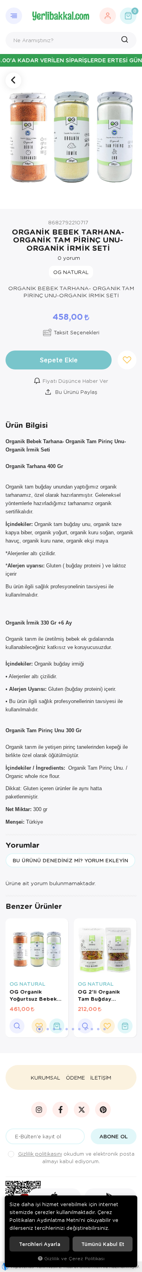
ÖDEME (75, 1077)
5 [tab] (66, 1029)
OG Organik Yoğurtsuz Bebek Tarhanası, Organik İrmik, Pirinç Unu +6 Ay (35, 995)
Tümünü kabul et (102, 1244)
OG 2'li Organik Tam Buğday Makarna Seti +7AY (103, 995)
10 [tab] (98, 1029)
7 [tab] (79, 1029)
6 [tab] (73, 1029)
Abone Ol (113, 1136)
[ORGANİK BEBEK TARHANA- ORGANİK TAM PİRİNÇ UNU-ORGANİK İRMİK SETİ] (71, 138)
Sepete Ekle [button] (59, 360)
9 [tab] (92, 1029)
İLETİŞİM (100, 1077)
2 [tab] (48, 1029)
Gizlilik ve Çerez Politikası (74, 1258)
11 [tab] (104, 1029)
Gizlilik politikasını (40, 1154)
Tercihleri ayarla (39, 1244)
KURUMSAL (45, 1077)
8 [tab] (85, 1029)
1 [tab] (39, 1029)
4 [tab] (60, 1029)
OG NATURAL (27, 984)
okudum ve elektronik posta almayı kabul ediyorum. (76, 1157)
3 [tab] (54, 1029)
